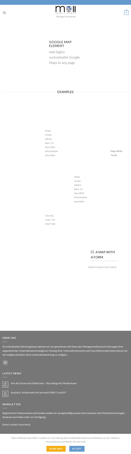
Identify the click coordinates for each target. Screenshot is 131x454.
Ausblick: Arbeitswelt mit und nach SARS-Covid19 (38, 392)
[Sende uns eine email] (5, 362)
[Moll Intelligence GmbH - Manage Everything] (65, 10)
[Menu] (4, 13)
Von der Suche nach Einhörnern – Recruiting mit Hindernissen (44, 383)
